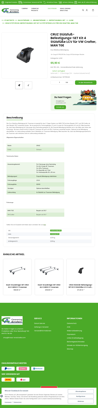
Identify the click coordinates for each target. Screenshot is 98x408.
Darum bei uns (39, 323)
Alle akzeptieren (81, 391)
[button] (83, 10)
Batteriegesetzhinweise (76, 342)
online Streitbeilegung (75, 338)
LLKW (60, 58)
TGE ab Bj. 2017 (55, 234)
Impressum (71, 334)
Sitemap (70, 349)
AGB (68, 327)
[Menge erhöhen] (71, 82)
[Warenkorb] (93, 10)
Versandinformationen (42, 331)
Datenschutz (72, 323)
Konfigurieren (80, 396)
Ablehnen (81, 401)
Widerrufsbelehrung (74, 331)
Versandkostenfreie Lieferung (71, 67)
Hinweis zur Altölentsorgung (77, 345)
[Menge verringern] (53, 82)
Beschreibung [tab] (15, 117)
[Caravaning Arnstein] (10, 11)
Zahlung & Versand (41, 327)
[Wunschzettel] (90, 10)
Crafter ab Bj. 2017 (56, 230)
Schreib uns (60, 107)
